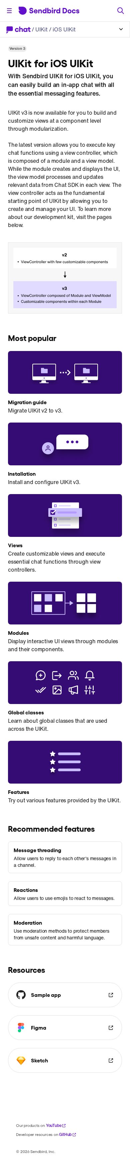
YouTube (54, 1125)
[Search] (121, 11)
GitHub (65, 1134)
